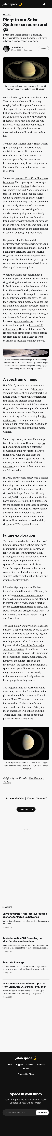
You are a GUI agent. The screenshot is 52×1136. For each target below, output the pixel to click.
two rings (23, 508)
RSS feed (41, 1064)
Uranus (15, 544)
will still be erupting (33, 710)
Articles (7, 14)
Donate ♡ (41, 798)
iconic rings (33, 143)
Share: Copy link (26, 809)
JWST (44, 664)
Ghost (31, 1074)
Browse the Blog (15, 798)
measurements (11, 116)
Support (19, 1064)
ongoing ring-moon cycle (28, 232)
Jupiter (6, 544)
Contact (30, 1064)
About (30, 798)
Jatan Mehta (17, 47)
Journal (26, 1068)
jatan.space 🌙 (12, 4)
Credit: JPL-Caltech (37, 89)
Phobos (25, 185)
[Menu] (48, 4)
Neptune (29, 544)
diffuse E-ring (19, 718)
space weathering (23, 321)
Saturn (28, 97)
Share (43, 49)
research (35, 112)
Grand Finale (40, 282)
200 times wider (24, 485)
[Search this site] (44, 4)
